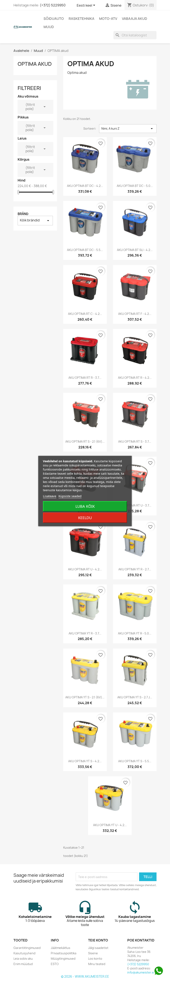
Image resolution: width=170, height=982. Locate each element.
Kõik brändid (35, 220)
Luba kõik (85, 506)
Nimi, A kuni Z (127, 128)
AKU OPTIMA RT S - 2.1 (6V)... (85, 441)
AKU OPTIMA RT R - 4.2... (135, 378)
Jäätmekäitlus (60, 948)
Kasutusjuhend (24, 953)
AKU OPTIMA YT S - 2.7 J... (134, 697)
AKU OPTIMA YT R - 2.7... (134, 569)
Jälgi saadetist (98, 948)
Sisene (93, 953)
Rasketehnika (81, 18)
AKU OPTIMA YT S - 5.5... (134, 761)
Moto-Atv (108, 18)
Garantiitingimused (27, 948)
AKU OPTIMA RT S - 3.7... (134, 441)
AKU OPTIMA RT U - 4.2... (85, 569)
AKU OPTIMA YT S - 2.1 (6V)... (84, 697)
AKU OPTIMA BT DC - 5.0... (135, 186)
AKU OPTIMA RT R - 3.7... (84, 378)
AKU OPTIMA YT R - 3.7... (85, 633)
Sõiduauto (54, 18)
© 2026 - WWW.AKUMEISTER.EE (85, 976)
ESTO (55, 964)
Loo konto (95, 958)
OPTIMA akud (35, 63)
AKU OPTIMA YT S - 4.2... (85, 761)
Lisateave (49, 496)
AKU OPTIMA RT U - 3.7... (134, 505)
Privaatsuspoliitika (63, 953)
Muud (49, 27)
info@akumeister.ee (141, 972)
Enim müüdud (23, 964)
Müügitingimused (63, 958)
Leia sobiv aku (23, 958)
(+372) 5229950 (53, 5)
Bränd (23, 214)
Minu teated (96, 964)
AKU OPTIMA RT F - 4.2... (134, 314)
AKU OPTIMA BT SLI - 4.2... (135, 250)
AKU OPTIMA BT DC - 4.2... (85, 186)
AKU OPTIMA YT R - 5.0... (134, 633)
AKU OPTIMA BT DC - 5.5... (85, 250)
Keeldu (85, 517)
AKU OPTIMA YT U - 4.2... (110, 825)
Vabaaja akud (134, 18)
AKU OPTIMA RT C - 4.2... (85, 314)
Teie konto (98, 940)
